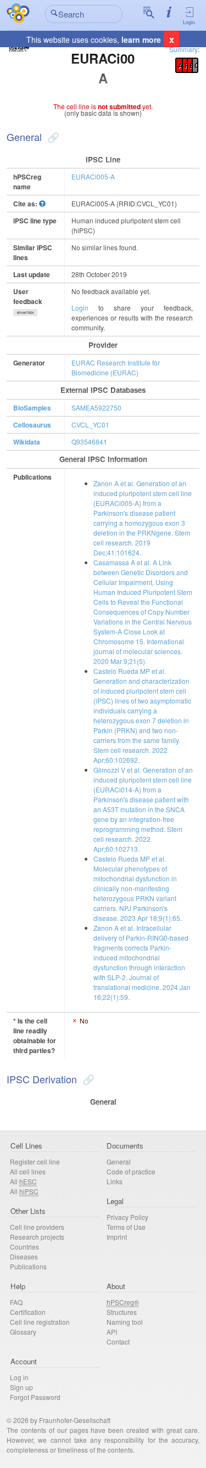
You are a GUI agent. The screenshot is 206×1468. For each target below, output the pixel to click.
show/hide (25, 312)
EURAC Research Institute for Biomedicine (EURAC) (115, 367)
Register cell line (35, 1161)
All (23, 1181)
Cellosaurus (32, 425)
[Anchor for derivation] (87, 1079)
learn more (141, 39)
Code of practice (131, 1171)
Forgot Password (35, 1397)
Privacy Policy (127, 1217)
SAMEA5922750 (96, 407)
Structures (122, 1312)
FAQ (16, 1302)
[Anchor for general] (51, 137)
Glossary (23, 1331)
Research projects (37, 1236)
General (119, 1161)
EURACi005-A (93, 176)
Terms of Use (126, 1226)
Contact (118, 1341)
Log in (19, 1377)
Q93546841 (89, 441)
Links (115, 1181)
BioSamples (32, 408)
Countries (24, 1246)
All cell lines (28, 1171)
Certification (28, 1312)
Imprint (117, 1236)
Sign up (21, 1387)
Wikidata (26, 442)
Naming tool (125, 1321)
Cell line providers (37, 1226)
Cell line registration (40, 1321)
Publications (28, 1266)
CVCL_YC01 (90, 424)
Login (189, 22)
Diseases (24, 1256)
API (112, 1331)
